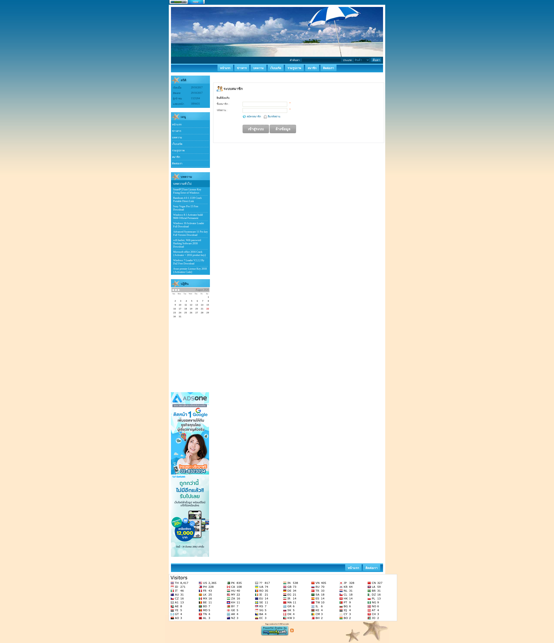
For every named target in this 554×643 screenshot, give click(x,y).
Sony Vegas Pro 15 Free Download (185, 208)
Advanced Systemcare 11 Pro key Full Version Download (190, 233)
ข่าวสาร (176, 131)
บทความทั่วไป (182, 183)
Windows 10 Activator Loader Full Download (188, 225)
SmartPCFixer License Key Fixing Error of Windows (187, 191)
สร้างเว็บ (187, 2)
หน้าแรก (177, 124)
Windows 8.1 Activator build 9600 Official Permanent (188, 216)
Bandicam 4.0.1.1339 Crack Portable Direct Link (187, 199)
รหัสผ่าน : (222, 110)
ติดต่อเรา (177, 163)
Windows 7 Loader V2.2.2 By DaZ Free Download (188, 262)
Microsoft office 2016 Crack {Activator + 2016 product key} (189, 253)
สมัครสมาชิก (254, 116)
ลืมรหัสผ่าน (274, 116)
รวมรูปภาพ (178, 150)
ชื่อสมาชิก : (223, 103)
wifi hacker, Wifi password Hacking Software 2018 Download (187, 243)
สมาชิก (176, 157)
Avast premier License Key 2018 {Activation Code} (190, 270)
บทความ (177, 137)
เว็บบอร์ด (177, 144)
